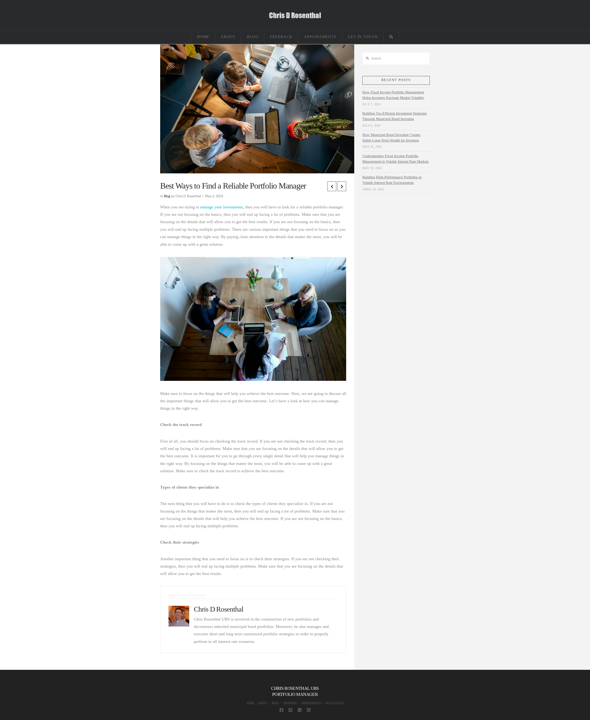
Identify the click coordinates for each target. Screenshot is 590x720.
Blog (167, 196)
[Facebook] (281, 710)
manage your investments (221, 207)
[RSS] (308, 710)
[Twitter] (290, 710)
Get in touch (334, 702)
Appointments (311, 702)
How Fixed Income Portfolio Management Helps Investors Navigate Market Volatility (393, 95)
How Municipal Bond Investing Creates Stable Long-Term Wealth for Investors (391, 137)
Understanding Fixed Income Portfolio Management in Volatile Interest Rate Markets (395, 158)
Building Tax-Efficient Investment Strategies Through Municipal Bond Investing (394, 116)
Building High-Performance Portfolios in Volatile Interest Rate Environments (392, 180)
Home (250, 702)
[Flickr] (299, 710)
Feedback (290, 702)
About (263, 702)
